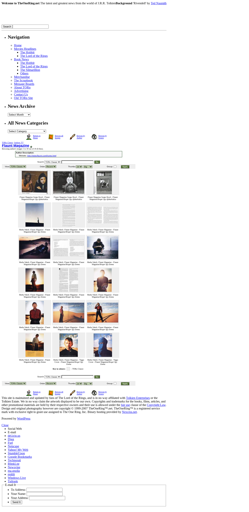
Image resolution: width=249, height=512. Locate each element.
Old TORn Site (23, 98)
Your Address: (19, 498)
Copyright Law (156, 405)
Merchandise (22, 77)
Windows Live (17, 477)
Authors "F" (19, 142)
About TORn (22, 87)
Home (18, 45)
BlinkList (13, 463)
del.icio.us (14, 435)
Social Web (15, 428)
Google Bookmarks (20, 456)
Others (24, 73)
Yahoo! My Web (18, 449)
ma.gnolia (14, 470)
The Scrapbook (23, 80)
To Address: (18, 489)
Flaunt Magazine (15, 146)
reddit (11, 474)
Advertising (21, 91)
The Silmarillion (30, 70)
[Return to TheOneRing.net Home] (60, 23)
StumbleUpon (16, 453)
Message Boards (24, 84)
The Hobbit (27, 52)
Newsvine (14, 467)
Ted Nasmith (159, 3)
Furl (10, 442)
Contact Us (21, 94)
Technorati (14, 460)
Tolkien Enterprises (138, 398)
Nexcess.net (129, 412)
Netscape (13, 446)
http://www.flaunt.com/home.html (41, 156)
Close (5, 425)
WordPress (23, 418)
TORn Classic (7, 142)
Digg (11, 439)
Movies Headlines (25, 48)
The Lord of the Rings (34, 55)
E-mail (12, 432)
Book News (21, 59)
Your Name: (18, 493)
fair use (125, 405)
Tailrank (13, 481)
